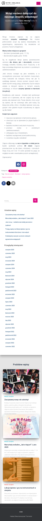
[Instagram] (23, 164)
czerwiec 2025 (10, 253)
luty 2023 (8, 320)
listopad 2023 (9, 287)
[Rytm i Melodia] (11, 3)
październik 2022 (10, 335)
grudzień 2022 (10, 328)
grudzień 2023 (10, 283)
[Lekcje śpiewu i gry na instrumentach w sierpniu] (21, 469)
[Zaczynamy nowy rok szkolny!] (21, 381)
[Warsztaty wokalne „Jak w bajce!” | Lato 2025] (21, 426)
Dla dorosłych (9, 174)
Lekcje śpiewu (26, 174)
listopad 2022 (9, 331)
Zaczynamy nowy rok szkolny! (15, 214)
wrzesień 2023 (10, 294)
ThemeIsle (29, 516)
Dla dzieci (18, 174)
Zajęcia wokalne (7, 177)
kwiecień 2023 (9, 313)
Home (21, 512)
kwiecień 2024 (9, 276)
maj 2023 (8, 309)
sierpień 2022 (9, 343)
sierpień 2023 (9, 298)
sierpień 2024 (9, 264)
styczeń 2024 (9, 279)
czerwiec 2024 (10, 268)
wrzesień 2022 (10, 339)
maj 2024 (8, 272)
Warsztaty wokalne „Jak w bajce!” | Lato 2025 (19, 218)
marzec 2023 (9, 316)
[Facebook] (18, 164)
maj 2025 (8, 257)
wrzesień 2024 (10, 261)
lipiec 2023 (8, 302)
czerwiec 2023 (10, 305)
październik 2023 (10, 290)
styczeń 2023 (9, 324)
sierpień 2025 (9, 249)
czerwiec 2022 (10, 346)
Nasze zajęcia (13, 170)
